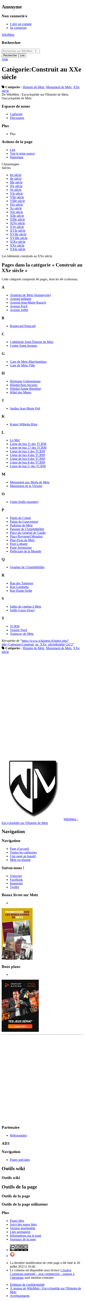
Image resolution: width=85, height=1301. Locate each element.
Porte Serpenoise (21, 547)
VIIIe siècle (17, 201)
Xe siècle (16, 208)
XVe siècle (17, 227)
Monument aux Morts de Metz (30, 482)
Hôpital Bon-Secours (23, 385)
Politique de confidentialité (27, 1284)
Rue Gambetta (19, 587)
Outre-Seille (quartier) (24, 502)
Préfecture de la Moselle (25, 551)
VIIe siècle (17, 197)
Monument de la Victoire (26, 486)
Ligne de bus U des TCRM (28, 466)
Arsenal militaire (20, 299)
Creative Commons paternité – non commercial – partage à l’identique (42, 1273)
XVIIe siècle (18, 234)
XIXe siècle (17, 241)
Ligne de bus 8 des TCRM (27, 462)
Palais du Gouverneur (24, 521)
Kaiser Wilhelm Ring (23, 424)
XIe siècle (16, 212)
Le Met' (15, 440)
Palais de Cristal (20, 518)
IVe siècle (16, 186)
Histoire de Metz (33, 87)
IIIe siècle (16, 182)
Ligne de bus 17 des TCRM (28, 447)
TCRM (14, 626)
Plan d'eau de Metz (22, 540)
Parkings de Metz (21, 525)
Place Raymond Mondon (26, 536)
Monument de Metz (59, 87)
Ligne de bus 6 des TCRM (27, 458)
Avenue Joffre (19, 310)
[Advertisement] (42, 705)
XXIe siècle (17, 249)
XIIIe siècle (17, 219)
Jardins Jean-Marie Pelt (25, 408)
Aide (5, 59)
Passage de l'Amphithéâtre (27, 529)
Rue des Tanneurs (21, 583)
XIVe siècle (17, 223)
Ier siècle (15, 175)
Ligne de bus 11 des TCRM (28, 444)
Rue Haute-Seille (21, 590)
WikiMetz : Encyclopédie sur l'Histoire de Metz (40, 821)
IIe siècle (15, 178)
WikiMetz (8, 34)
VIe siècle (16, 193)
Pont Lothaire (19, 544)
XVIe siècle (17, 230)
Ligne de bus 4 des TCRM (27, 455)
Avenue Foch (18, 306)
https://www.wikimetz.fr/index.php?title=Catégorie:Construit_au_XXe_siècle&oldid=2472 (37, 642)
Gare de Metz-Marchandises (28, 361)
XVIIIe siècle (18, 238)
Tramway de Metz (22, 633)
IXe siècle (16, 204)
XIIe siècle (17, 215)
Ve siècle (15, 189)
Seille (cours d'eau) (22, 610)
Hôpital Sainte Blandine (25, 388)
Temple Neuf (18, 630)
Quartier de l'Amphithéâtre (27, 567)
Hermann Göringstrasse (25, 381)
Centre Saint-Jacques (23, 345)
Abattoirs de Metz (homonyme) (30, 295)
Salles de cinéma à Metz (25, 606)
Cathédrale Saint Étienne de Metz (31, 342)
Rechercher (11, 42)
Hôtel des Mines (20, 392)
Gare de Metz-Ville (22, 365)
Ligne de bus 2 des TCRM (27, 451)
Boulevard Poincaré (23, 326)
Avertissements (20, 1295)
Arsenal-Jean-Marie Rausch (28, 302)
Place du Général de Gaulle (28, 532)
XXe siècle (17, 245)
